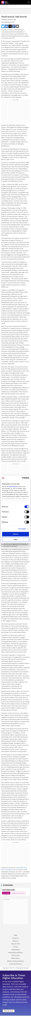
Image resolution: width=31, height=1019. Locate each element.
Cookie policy (15, 949)
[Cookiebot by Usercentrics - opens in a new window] (22, 478)
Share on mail (17, 26)
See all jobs (6, 893)
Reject (15, 539)
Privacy (15, 947)
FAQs (15, 935)
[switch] (26, 511)
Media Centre (15, 958)
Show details (22, 528)
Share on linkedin (6, 26)
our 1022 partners (12, 486)
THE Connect (15, 955)
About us (15, 941)
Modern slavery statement (15, 961)
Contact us (15, 938)
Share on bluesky (3, 26)
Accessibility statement (15, 952)
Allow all (15, 534)
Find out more (8, 1011)
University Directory (15, 964)
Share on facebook (13, 26)
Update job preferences (18, 893)
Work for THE (15, 944)
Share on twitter (10, 26)
